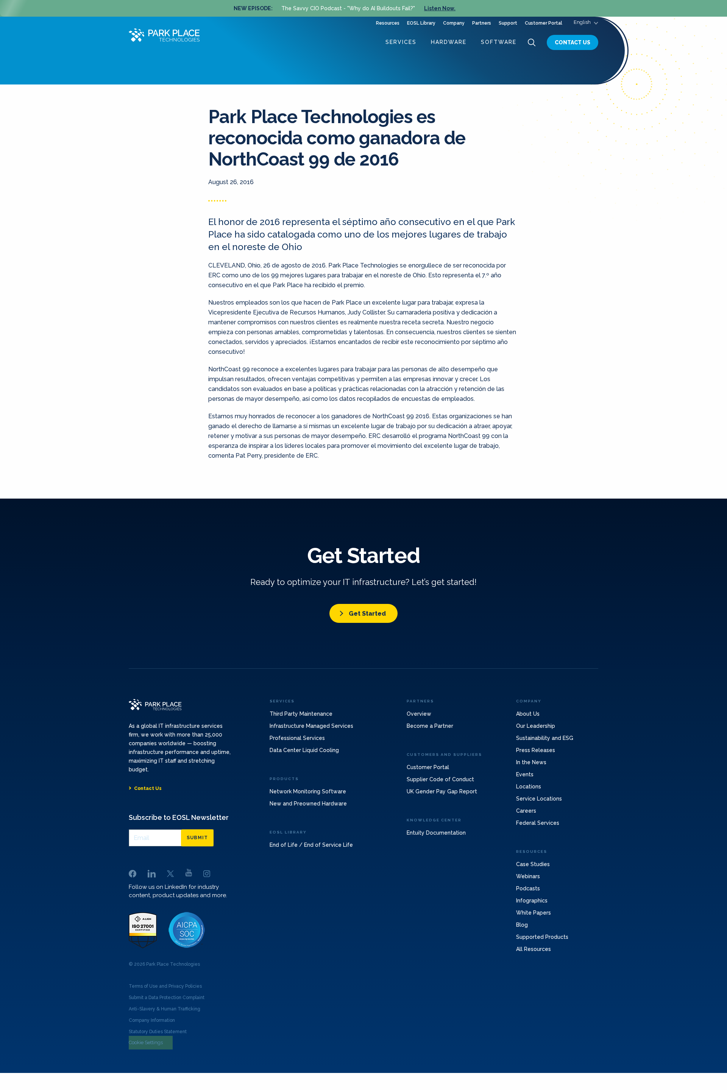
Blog (522, 925)
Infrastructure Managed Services (311, 726)
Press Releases (535, 750)
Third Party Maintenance (301, 714)
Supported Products (542, 937)
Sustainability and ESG (544, 738)
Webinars (528, 876)
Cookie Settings (146, 1042)
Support (508, 23)
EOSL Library (421, 23)
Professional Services (297, 738)
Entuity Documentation (436, 833)
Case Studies (533, 864)
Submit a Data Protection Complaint (166, 997)
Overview (419, 714)
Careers (526, 811)
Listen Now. (440, 8)
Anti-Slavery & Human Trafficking (164, 1009)
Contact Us (572, 42)
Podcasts (528, 888)
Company (454, 23)
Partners (481, 23)
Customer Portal (543, 23)
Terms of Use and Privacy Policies (165, 986)
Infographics (532, 901)
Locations (528, 786)
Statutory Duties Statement (158, 1031)
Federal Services (537, 823)
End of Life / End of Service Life (311, 845)
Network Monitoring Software (308, 791)
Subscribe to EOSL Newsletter (179, 817)
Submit (197, 837)
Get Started (367, 613)
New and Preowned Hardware (308, 804)
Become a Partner (430, 726)
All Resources (533, 949)
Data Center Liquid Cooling (304, 750)
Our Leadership (535, 726)
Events (525, 774)
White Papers (533, 913)
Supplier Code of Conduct (440, 779)
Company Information (152, 1020)
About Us (528, 714)
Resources (387, 23)
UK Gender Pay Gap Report (442, 791)
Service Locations (539, 799)
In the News (531, 762)
